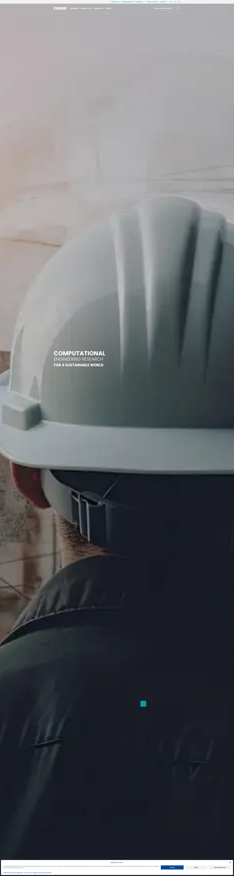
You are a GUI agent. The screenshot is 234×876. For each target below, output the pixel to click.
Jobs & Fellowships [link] (163, 8)
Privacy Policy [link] (28, 872)
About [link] (109, 8)
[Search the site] (178, 8)
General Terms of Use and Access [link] (42, 872)
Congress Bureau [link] (127, 2)
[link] (171, 2)
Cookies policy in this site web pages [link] (13, 872)
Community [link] (99, 8)
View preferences (220, 867)
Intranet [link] (163, 2)
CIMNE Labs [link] (115, 2)
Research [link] (74, 8)
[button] (230, 862)
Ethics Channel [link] (152, 2)
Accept (172, 867)
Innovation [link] (86, 8)
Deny (196, 867)
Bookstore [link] (139, 2)
